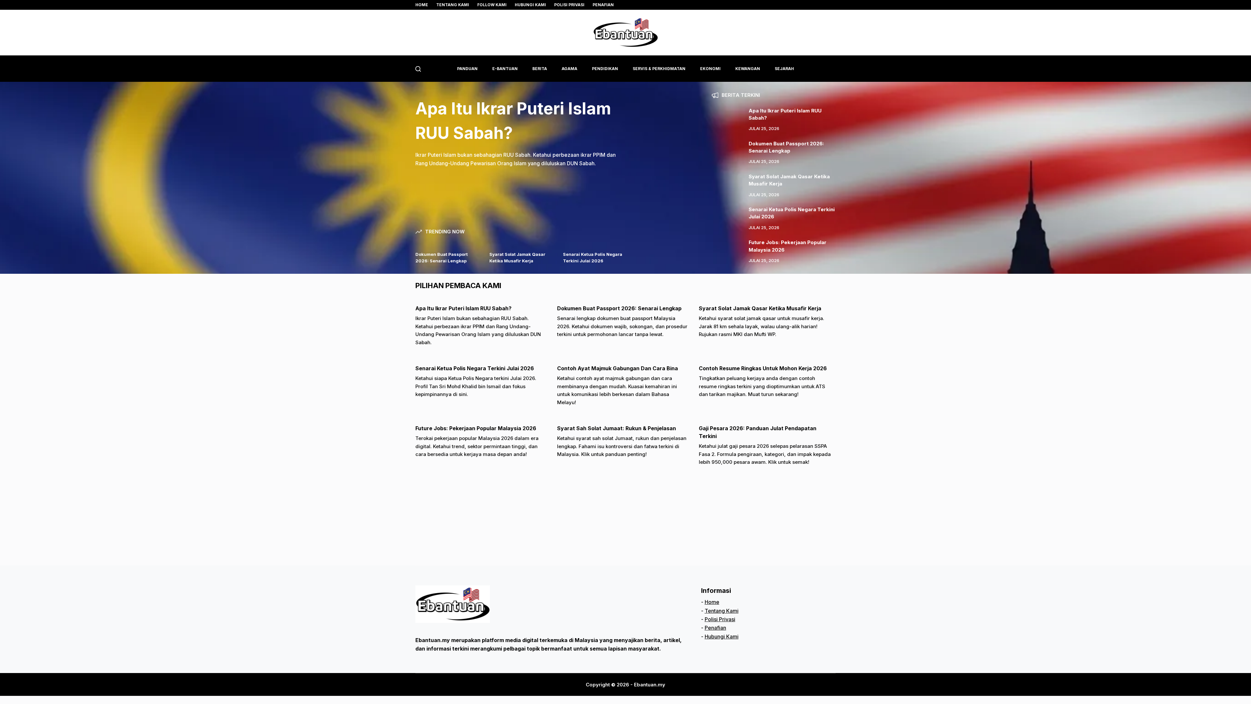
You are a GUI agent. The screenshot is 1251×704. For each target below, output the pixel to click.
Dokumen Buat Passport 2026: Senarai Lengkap (619, 308)
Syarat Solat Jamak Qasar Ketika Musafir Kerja (760, 308)
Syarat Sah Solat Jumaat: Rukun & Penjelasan (616, 428)
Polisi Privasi (569, 4)
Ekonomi (710, 68)
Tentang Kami (722, 611)
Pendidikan (605, 68)
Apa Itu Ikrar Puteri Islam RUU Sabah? (463, 308)
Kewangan (747, 68)
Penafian (603, 4)
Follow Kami (492, 4)
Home (421, 4)
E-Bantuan (505, 68)
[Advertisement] (610, 519)
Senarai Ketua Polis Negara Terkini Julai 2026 (474, 368)
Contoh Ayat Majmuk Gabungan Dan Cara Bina (617, 368)
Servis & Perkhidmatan (659, 68)
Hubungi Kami (530, 4)
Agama (569, 68)
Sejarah (784, 68)
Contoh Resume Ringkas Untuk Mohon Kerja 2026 (763, 368)
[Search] (418, 69)
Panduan (467, 68)
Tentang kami (452, 4)
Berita (539, 68)
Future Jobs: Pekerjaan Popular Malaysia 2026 (475, 428)
